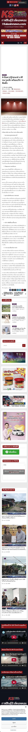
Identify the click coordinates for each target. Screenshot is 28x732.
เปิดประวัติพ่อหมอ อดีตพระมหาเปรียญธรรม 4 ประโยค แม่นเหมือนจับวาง (12, 611)
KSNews (3, 35)
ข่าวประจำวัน (17, 37)
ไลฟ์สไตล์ (4, 75)
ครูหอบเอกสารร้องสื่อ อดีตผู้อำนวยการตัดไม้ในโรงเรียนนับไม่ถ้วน (13, 580)
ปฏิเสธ (14, 722)
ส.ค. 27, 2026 (15, 309)
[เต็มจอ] (25, 643)
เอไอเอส (11, 37)
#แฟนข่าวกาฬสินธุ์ (6, 93)
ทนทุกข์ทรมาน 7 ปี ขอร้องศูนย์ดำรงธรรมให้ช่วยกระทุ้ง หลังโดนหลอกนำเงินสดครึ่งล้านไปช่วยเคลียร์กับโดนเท (13, 549)
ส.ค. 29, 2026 (6, 583)
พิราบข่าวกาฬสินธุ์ (8, 87)
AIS (8, 37)
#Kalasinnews (17, 89)
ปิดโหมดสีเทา (22, 2)
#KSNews (5, 91)
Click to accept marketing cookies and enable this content (14, 471)
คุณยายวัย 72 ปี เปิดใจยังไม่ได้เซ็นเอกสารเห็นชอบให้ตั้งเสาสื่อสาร (13, 517)
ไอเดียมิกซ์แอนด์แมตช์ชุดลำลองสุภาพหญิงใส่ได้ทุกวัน (18, 319)
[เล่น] (3, 643)
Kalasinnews (23, 35)
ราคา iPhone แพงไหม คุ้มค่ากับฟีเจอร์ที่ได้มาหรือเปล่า (18, 330)
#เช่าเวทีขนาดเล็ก (19, 91)
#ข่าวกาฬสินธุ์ (11, 91)
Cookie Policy (13, 730)
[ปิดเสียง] (22, 643)
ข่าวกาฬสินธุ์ (16, 35)
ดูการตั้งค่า (14, 726)
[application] (14, 637)
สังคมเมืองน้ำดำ (5, 590)
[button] (26, 707)
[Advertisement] (14, 61)
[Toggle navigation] (18, 43)
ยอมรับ (14, 718)
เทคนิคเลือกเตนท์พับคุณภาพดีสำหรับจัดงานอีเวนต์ (18, 307)
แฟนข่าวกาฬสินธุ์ (9, 35)
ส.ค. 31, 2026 (6, 520)
